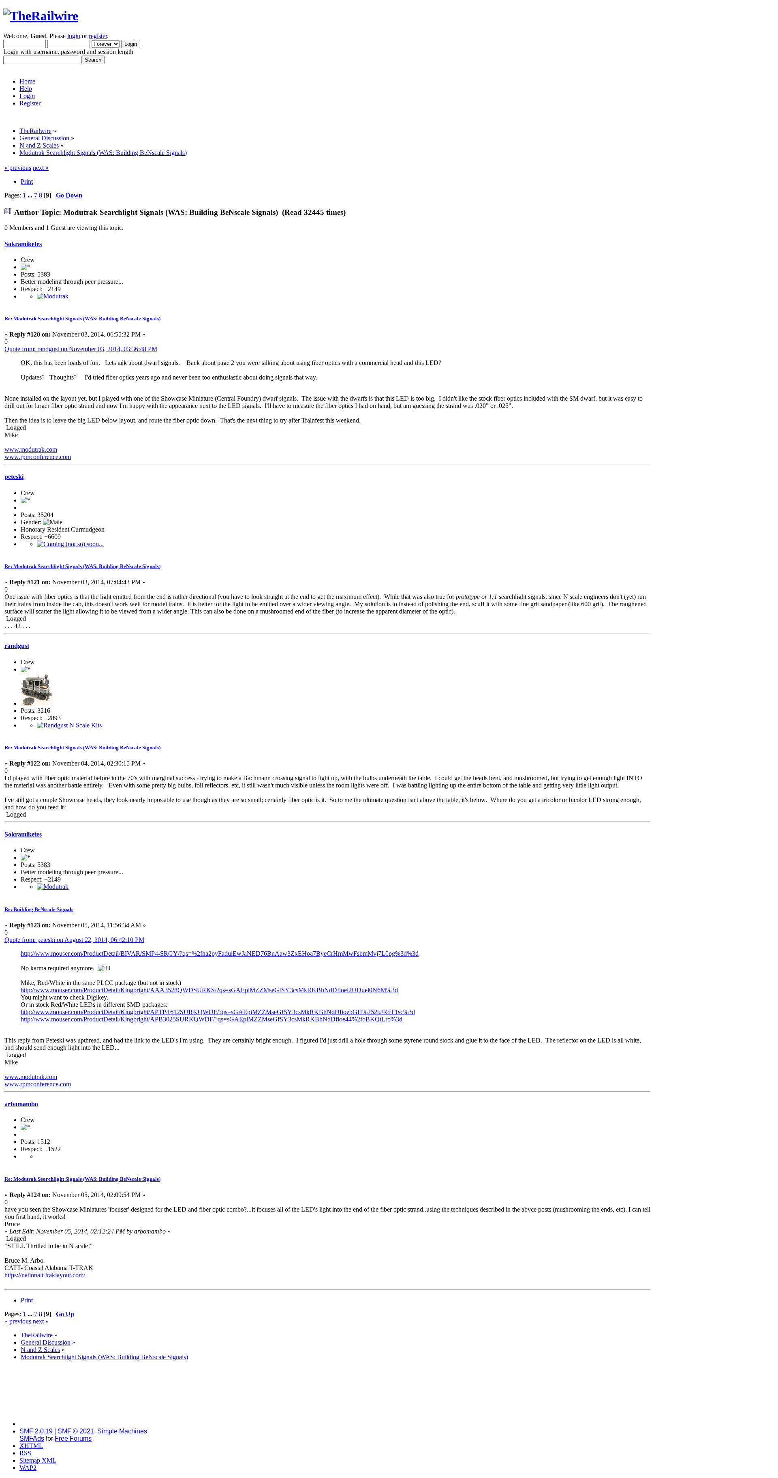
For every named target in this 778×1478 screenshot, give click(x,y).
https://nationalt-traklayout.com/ (44, 1275)
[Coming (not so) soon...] (70, 544)
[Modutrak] (52, 296)
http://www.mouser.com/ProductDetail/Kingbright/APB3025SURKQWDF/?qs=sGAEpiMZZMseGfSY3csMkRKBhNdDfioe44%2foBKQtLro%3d (211, 1019)
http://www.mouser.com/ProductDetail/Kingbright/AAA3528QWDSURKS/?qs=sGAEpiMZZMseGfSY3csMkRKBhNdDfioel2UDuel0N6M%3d (209, 990)
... (31, 195)
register (98, 35)
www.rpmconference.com (37, 456)
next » (41, 167)
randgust (16, 645)
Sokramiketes (23, 243)
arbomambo (21, 1103)
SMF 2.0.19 (36, 1431)
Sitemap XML (37, 1460)
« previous (17, 167)
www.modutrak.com (30, 449)
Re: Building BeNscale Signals (38, 909)
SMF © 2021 (76, 1431)
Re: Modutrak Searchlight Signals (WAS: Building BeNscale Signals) (82, 318)
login (73, 35)
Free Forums (73, 1438)
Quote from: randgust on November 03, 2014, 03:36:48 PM (80, 348)
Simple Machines (122, 1431)
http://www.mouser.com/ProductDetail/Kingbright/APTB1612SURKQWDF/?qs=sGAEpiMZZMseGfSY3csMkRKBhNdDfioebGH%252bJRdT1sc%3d (218, 1011)
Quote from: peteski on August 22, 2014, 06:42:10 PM (74, 939)
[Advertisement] (713, 286)
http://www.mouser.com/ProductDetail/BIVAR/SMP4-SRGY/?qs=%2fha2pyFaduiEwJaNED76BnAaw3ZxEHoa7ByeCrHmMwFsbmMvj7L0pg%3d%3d (220, 953)
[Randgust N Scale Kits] (69, 725)
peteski (14, 476)
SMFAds (31, 1438)
